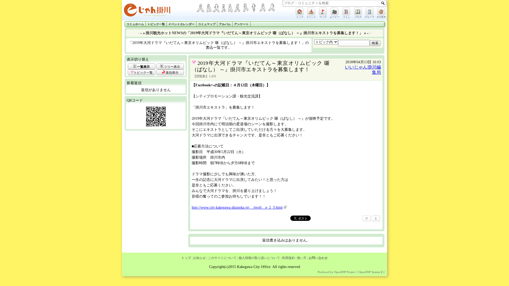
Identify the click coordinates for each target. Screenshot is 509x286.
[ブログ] (358, 11)
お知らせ (199, 258)
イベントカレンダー (181, 24)
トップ (186, 258)
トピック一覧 (156, 24)
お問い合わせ (318, 258)
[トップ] (300, 11)
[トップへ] (159, 11)
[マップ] (323, 11)
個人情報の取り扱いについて (259, 258)
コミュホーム (135, 24)
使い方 (301, 258)
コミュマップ (207, 24)
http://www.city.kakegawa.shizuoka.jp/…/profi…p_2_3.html (237, 207)
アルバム (225, 24)
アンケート (241, 24)
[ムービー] (335, 11)
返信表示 (171, 72)
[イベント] (311, 11)
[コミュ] (346, 11)
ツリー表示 (171, 67)
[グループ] (370, 11)
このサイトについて (222, 258)
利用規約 (288, 258)
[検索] (383, 3)
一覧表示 (143, 67)
